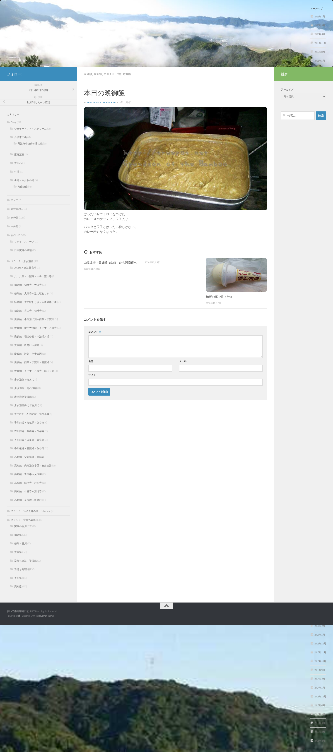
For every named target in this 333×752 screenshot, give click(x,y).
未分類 (88, 74)
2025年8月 (319, 51)
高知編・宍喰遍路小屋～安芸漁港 (33, 465)
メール (182, 361)
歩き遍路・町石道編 (25, 388)
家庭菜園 (19, 154)
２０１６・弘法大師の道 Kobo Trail (31, 511)
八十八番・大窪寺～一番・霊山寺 (33, 276)
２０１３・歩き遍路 (22, 261)
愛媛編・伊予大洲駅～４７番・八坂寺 (35, 327)
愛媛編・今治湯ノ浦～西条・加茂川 (34, 319)
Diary (13, 122)
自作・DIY (16, 235)
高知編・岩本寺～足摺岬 (28, 474)
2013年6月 (319, 705)
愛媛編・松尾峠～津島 (26, 345)
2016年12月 (320, 643)
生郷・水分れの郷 (24, 180)
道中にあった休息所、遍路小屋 (31, 414)
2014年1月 (319, 687)
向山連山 (23, 186)
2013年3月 (319, 731)
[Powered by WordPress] (19, 616)
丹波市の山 (20, 137)
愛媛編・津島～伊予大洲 (28, 353)
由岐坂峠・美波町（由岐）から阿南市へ (110, 262)
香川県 (18, 577)
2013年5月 (319, 714)
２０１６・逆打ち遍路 (117, 74)
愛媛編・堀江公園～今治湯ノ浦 (31, 336)
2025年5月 (319, 60)
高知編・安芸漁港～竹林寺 (29, 457)
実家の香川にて (23, 526)
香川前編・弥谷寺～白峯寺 (29, 431)
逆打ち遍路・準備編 (25, 560)
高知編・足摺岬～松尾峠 (28, 500)
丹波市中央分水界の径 (30, 143)
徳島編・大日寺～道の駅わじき (31, 293)
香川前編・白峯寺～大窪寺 (29, 439)
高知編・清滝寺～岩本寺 (28, 482)
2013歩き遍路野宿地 (25, 267)
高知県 (98, 74)
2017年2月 (319, 625)
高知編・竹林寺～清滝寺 (28, 491)
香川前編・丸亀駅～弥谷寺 (29, 422)
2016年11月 (320, 652)
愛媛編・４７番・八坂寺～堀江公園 (34, 370)
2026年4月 (319, 34)
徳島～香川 (20, 543)
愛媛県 (18, 552)
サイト (92, 375)
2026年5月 (319, 25)
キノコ (14, 200)
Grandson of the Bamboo (101, 102)
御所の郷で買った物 (219, 296)
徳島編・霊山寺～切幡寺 (28, 310)
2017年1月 (319, 634)
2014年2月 (319, 678)
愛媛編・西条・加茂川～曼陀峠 (31, 362)
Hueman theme (46, 615)
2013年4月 (319, 723)
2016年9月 (319, 670)
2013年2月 (319, 740)
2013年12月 (320, 696)
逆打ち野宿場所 (23, 569)
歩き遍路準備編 (23, 396)
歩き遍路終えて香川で (26, 405)
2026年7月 (319, 16)
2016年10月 (320, 661)
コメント (94, 331)
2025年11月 (320, 43)
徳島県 (18, 534)
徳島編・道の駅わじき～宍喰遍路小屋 (35, 302)
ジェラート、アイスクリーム (30, 128)
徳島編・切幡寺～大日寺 (28, 284)
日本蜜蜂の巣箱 (23, 250)
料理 (16, 171)
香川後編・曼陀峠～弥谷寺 (29, 448)
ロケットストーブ (24, 241)
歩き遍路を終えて (24, 379)
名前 (90, 361)
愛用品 (18, 163)
